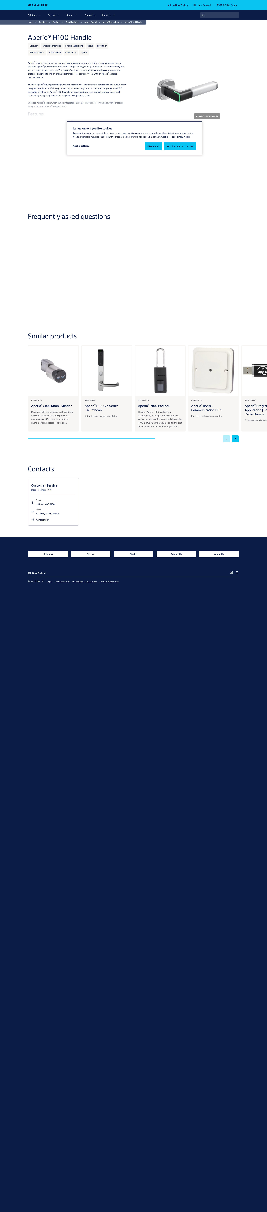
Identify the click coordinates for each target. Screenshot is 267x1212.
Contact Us (90, 15)
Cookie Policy (168, 136)
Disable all (153, 146)
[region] (134, 138)
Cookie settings (81, 146)
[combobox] (219, 15)
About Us (106, 15)
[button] (39, 15)
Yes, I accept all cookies (180, 146)
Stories (69, 15)
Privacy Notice (183, 136)
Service (51, 15)
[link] (178, 5)
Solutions (32, 15)
